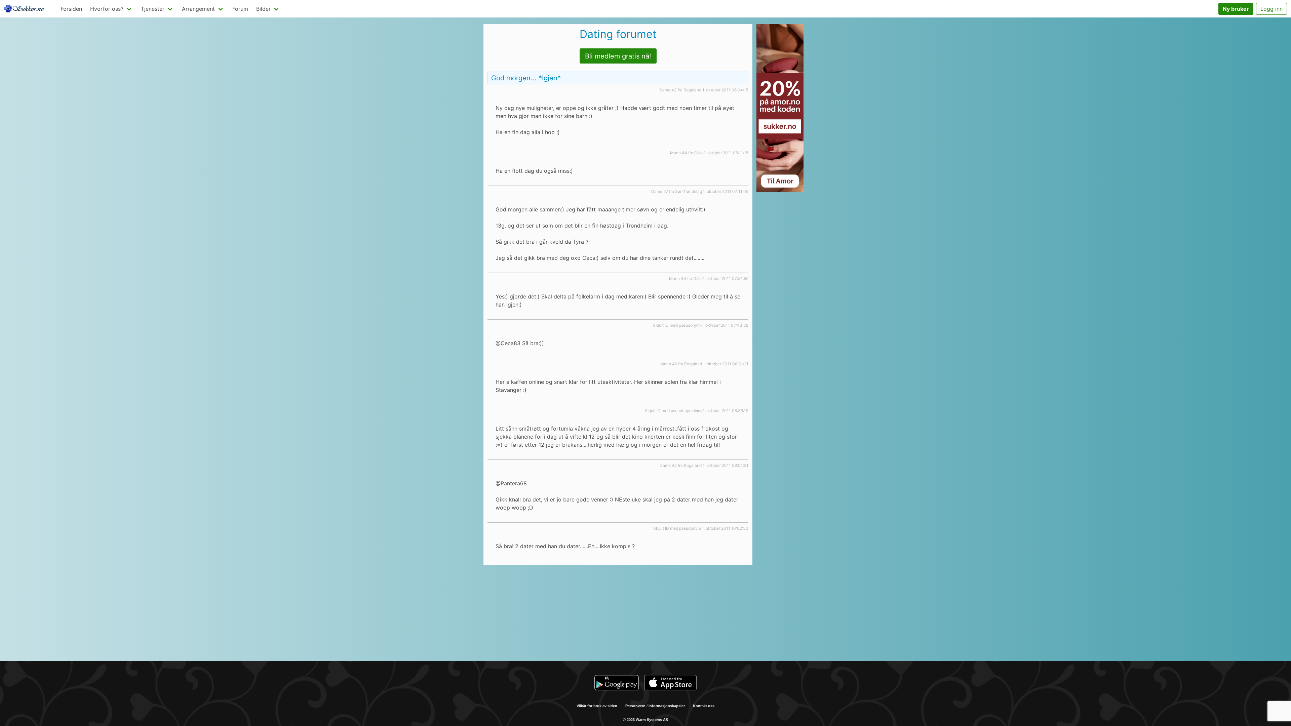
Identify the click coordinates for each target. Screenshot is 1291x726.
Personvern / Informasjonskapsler (655, 706)
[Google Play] (616, 683)
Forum (240, 8)
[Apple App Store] (670, 683)
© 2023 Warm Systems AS (645, 720)
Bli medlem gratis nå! (618, 56)
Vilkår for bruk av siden (597, 706)
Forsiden (71, 8)
